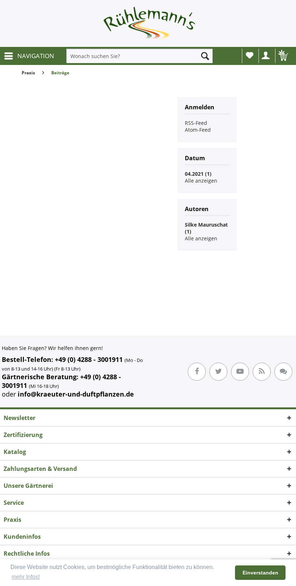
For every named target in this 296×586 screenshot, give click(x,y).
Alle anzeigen (201, 180)
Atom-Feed (198, 129)
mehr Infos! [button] (26, 577)
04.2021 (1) (198, 173)
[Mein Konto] (266, 56)
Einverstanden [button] (260, 573)
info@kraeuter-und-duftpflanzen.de (76, 394)
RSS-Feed (196, 122)
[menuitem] (29, 56)
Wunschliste (249, 56)
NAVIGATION (35, 56)
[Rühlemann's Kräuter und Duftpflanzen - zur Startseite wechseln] (150, 25)
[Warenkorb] (282, 56)
